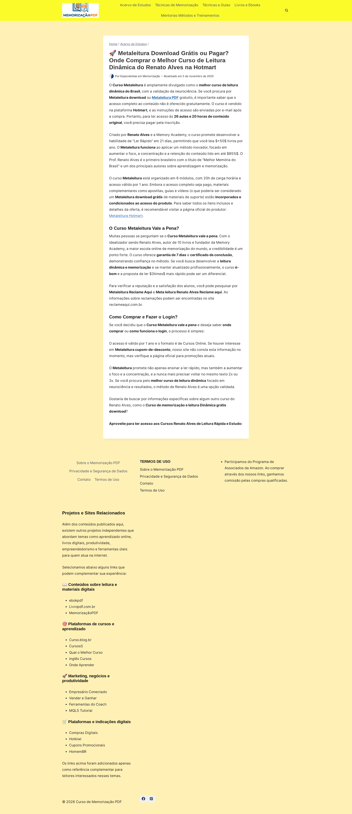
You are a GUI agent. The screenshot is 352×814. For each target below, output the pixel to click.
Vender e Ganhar (83, 698)
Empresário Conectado (88, 692)
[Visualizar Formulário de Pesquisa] (286, 10)
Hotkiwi (75, 739)
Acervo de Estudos (135, 5)
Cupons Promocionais (87, 745)
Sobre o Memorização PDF (98, 463)
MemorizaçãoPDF (83, 613)
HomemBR (77, 752)
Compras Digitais (83, 733)
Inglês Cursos (80, 659)
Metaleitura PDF (165, 97)
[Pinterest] (151, 798)
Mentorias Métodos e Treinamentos (190, 15)
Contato (84, 479)
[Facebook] (143, 798)
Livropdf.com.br (82, 607)
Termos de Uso (107, 479)
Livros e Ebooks (247, 5)
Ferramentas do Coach (88, 704)
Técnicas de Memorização (176, 5)
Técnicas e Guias (216, 5)
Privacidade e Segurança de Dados (98, 471)
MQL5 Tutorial (80, 710)
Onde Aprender (81, 665)
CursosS (76, 646)
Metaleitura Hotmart (126, 216)
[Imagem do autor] (111, 76)
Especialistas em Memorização (140, 76)
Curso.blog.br (80, 640)
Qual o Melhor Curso (85, 652)
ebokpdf (76, 600)
